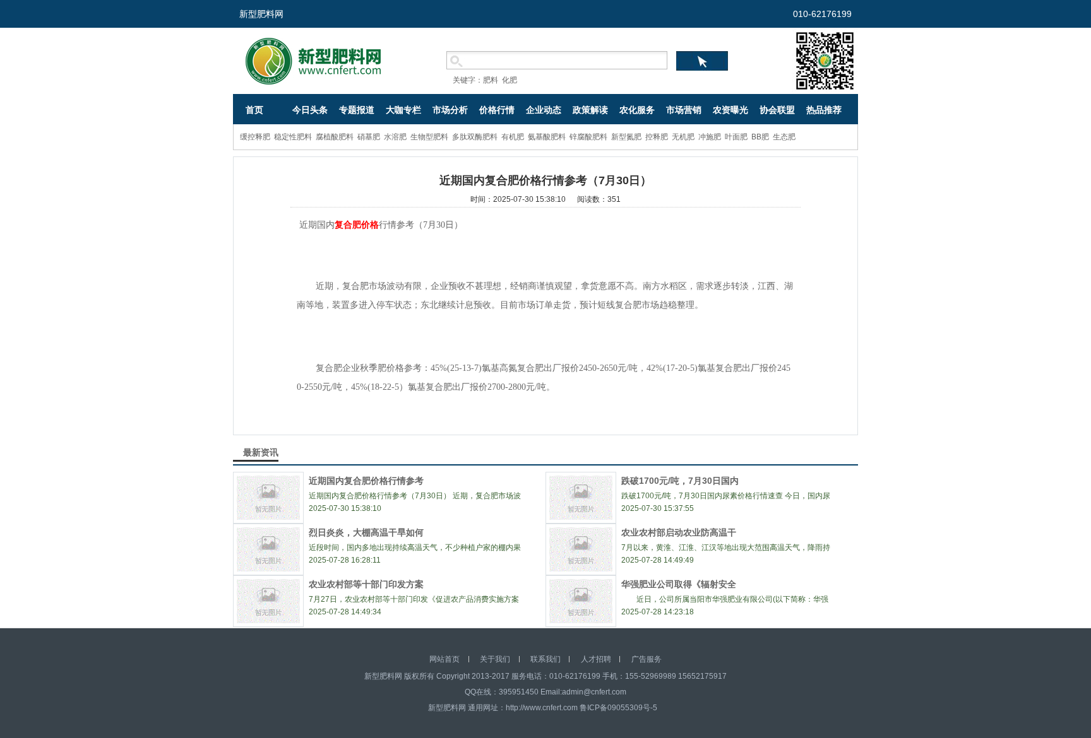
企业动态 (543, 110)
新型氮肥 (626, 136)
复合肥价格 (357, 225)
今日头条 (310, 110)
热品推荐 (824, 110)
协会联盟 (777, 110)
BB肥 (760, 136)
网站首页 (444, 659)
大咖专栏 (403, 110)
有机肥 (512, 136)
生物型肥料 (429, 136)
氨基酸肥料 (547, 136)
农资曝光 (730, 110)
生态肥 (784, 136)
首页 (254, 110)
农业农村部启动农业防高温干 (678, 532)
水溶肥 (395, 136)
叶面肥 (736, 136)
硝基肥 (368, 136)
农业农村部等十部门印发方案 (366, 584)
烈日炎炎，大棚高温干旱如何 (366, 532)
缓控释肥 (255, 136)
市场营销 (683, 110)
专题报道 (356, 110)
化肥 (509, 80)
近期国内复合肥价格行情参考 (366, 481)
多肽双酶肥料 (475, 136)
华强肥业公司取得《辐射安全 (678, 584)
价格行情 (497, 110)
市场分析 (450, 110)
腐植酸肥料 (335, 136)
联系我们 (545, 659)
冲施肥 (709, 136)
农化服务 (637, 110)
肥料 (490, 80)
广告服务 (646, 659)
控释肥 (656, 136)
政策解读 (590, 110)
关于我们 (495, 659)
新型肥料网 (261, 14)
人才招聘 (596, 659)
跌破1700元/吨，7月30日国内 (680, 481)
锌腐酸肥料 (588, 136)
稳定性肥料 (293, 136)
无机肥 (683, 136)
